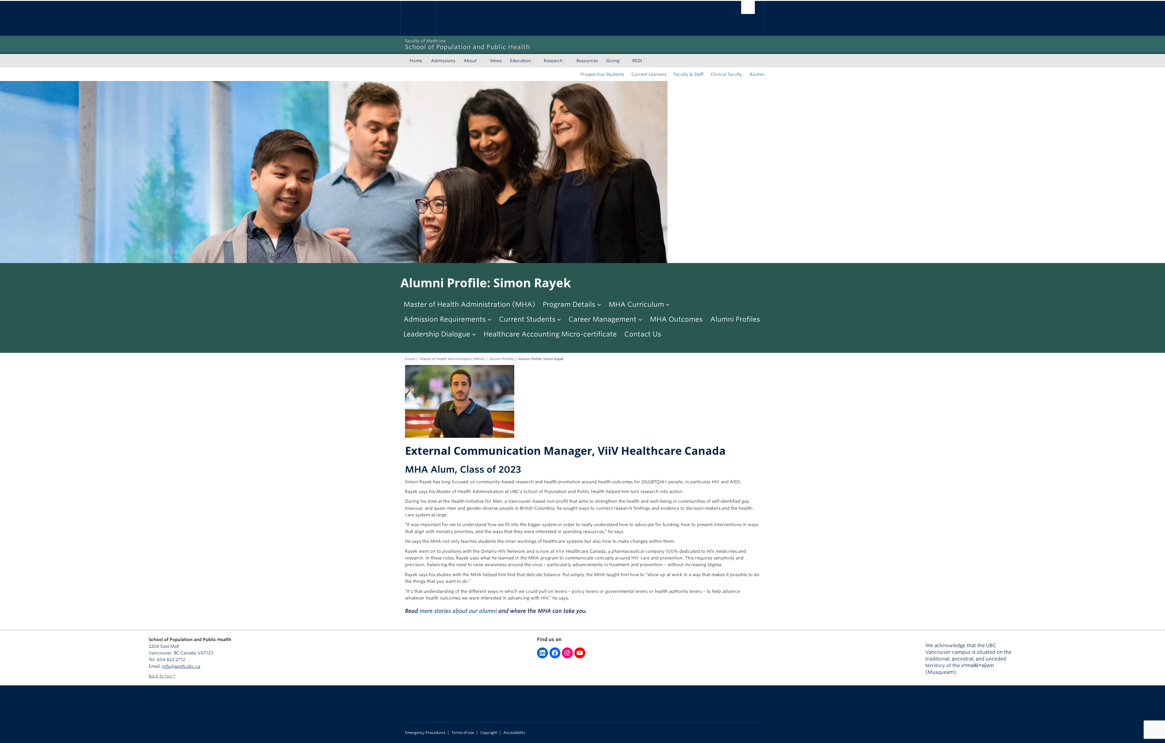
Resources (587, 60)
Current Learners (649, 74)
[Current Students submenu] (559, 319)
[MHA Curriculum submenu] (668, 304)
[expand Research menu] (568, 61)
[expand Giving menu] (625, 61)
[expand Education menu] (536, 61)
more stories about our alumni (458, 611)
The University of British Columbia (417, 18)
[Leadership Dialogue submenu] (474, 334)
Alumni (757, 74)
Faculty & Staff (689, 74)
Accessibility (514, 733)
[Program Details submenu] (599, 304)
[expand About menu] (482, 61)
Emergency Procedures (425, 733)
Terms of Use (462, 733)
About (470, 60)
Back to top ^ (162, 676)
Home (416, 60)
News (496, 60)
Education (520, 60)
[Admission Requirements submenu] (489, 319)
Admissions (443, 60)
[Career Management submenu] (640, 319)
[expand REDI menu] (647, 61)
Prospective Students (602, 74)
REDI (637, 60)
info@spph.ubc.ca (181, 666)
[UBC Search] (748, 7)
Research (553, 60)
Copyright (488, 733)
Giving (613, 60)
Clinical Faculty (726, 74)
